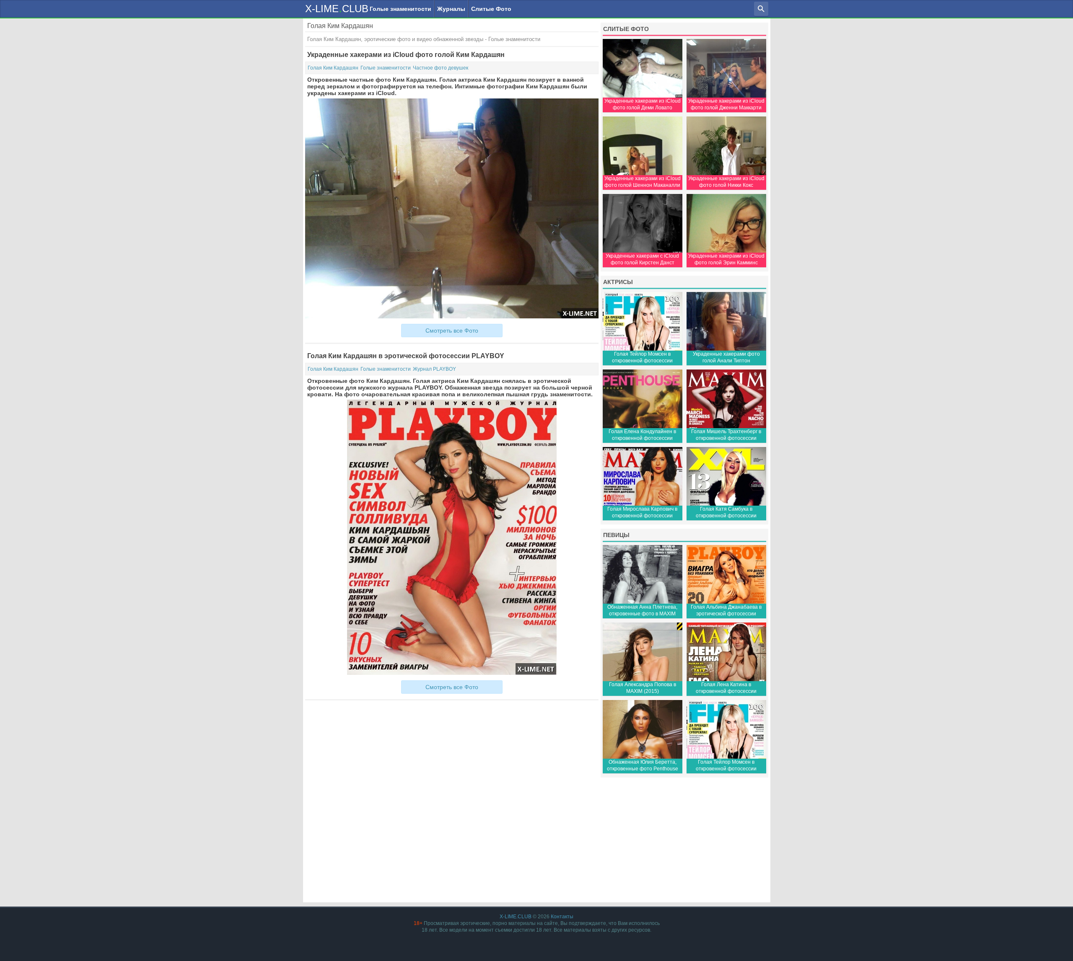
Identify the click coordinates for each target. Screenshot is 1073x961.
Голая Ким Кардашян (333, 68)
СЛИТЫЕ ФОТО (626, 29)
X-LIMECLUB (336, 8)
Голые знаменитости (400, 8)
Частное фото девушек (440, 68)
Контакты (562, 917)
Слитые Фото (491, 8)
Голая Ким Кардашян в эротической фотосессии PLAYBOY (405, 355)
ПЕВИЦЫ (616, 535)
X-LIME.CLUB (515, 917)
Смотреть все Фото (451, 330)
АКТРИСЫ (618, 282)
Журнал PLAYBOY (434, 369)
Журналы (451, 8)
